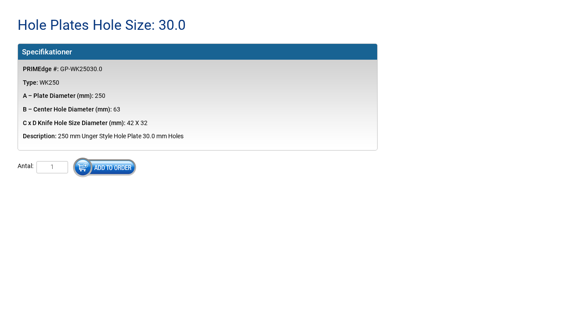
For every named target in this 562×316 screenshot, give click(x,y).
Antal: (25, 166)
